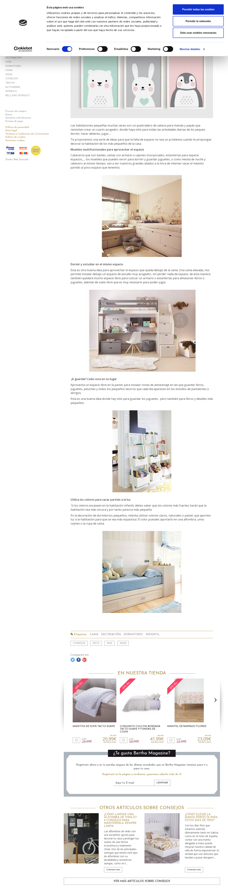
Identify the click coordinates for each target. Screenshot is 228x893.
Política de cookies (15, 137)
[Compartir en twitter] (73, 660)
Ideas (123, 643)
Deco (96, 643)
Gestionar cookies (15, 140)
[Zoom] (142, 79)
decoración (13, 58)
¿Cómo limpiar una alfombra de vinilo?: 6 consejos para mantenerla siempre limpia (120, 820)
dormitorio (13, 66)
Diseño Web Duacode (16, 159)
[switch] (102, 49)
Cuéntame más (113, 870)
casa (8, 62)
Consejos (79, 643)
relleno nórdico (17, 95)
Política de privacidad (17, 127)
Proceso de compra (15, 111)
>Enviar (162, 782)
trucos (10, 83)
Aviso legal (11, 130)
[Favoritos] (76, 740)
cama (8, 70)
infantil (153, 634)
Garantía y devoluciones (18, 118)
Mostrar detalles (190, 49)
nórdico (11, 91)
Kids (109, 643)
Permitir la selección (198, 21)
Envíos (8, 114)
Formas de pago (14, 121)
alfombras (12, 87)
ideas (8, 74)
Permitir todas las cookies (198, 9)
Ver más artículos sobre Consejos (141, 881)
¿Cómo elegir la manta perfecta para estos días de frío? (201, 817)
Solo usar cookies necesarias (198, 32)
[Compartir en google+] (84, 660)
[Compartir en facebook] (78, 660)
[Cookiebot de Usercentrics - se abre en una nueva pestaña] (23, 49)
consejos (11, 79)
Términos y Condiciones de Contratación (27, 134)
